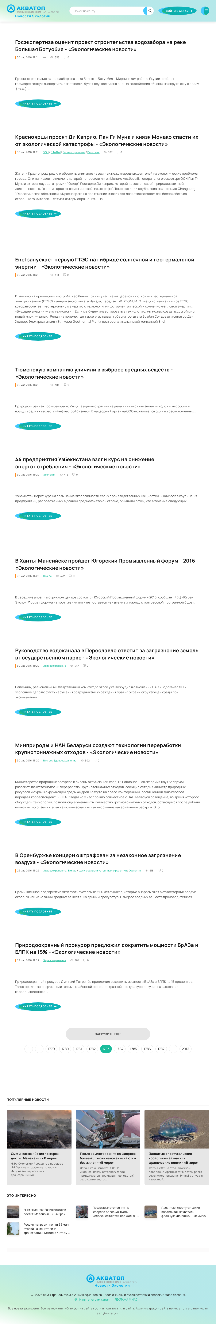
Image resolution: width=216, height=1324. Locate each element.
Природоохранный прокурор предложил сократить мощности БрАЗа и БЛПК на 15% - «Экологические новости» (106, 948)
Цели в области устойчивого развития (103, 870)
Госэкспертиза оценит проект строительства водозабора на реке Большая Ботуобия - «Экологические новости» (100, 45)
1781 (79, 1049)
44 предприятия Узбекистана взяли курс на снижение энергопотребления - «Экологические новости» (84, 463)
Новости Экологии (32, 14)
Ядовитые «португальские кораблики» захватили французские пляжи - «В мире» (174, 1158)
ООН (46, 152)
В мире (47, 576)
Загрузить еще (108, 1034)
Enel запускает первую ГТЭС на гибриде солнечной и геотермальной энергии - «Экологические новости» (104, 263)
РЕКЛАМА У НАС (126, 1299)
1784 (119, 1049)
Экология (93, 152)
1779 (51, 1049)
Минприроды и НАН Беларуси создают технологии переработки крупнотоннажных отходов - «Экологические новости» (98, 749)
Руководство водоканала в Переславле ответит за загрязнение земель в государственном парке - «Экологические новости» (107, 654)
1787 (161, 1049)
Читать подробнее (37, 103)
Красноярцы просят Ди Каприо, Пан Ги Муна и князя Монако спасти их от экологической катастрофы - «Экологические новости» (106, 140)
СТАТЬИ (56, 152)
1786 (147, 1049)
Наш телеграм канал (94, 1299)
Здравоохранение (74, 152)
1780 (65, 1049)
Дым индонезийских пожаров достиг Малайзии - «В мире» (35, 1155)
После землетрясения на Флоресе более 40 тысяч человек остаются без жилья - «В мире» (108, 1158)
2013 (185, 1049)
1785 (133, 1049)
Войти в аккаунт (179, 11)
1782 (92, 1049)
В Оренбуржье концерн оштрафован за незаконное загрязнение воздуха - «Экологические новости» (98, 859)
